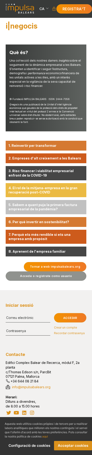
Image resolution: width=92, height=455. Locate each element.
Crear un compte (65, 327)
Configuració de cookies (29, 445)
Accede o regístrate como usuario (46, 276)
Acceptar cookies (73, 445)
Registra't (74, 9)
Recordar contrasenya (69, 333)
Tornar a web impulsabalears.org (55, 266)
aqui (45, 436)
